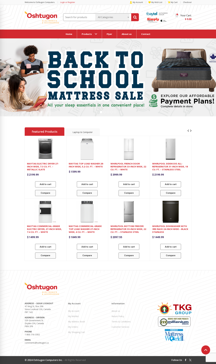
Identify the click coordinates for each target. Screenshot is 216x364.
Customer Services (120, 326)
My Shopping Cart (76, 332)
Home (69, 34)
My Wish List (156, 2)
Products (87, 34)
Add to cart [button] (45, 184)
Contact (145, 34)
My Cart (174, 2)
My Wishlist (73, 316)
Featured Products (44, 132)
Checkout (187, 2)
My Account (138, 2)
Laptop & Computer (83, 132)
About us (127, 34)
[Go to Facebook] (185, 360)
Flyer (109, 34)
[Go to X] (190, 360)
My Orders (73, 326)
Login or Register (67, 2)
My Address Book (76, 321)
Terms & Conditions (121, 321)
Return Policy (118, 316)
